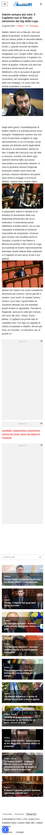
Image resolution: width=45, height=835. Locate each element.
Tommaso (34, 26)
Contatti (20, 832)
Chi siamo (7, 832)
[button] (5, 829)
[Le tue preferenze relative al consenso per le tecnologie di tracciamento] (42, 626)
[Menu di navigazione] (5, 4)
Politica (20, 26)
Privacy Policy (19, 814)
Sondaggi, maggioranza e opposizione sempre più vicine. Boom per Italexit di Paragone (21, 434)
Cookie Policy (7, 814)
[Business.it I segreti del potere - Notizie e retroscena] (22, 4)
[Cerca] (41, 4)
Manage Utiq (31, 814)
